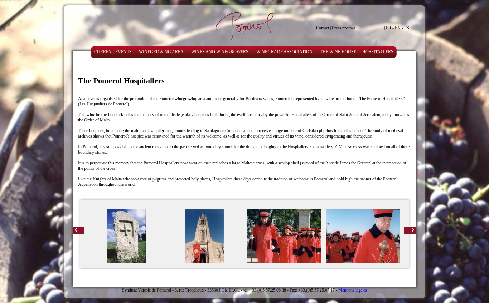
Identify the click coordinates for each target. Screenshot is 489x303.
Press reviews (343, 27)
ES (406, 27)
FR (388, 27)
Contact (322, 27)
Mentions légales (352, 290)
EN (398, 27)
